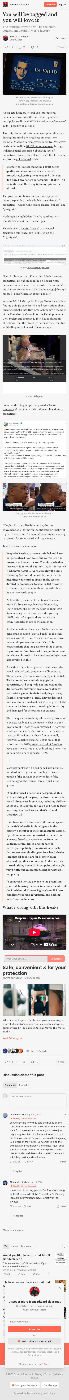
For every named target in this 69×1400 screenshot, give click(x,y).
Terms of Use (50, 1348)
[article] (34, 1264)
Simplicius (31, 405)
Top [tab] (6, 1246)
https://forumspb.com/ (38, 267)
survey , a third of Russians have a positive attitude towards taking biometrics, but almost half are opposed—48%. (36, 748)
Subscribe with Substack (37, 1341)
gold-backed (23, 159)
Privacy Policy (34, 1355)
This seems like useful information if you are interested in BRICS (25, 1265)
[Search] (63, 1246)
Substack (18, 1393)
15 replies (18, 1215)
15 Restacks (41, 1051)
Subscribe (50, 4)
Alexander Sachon (20, 1182)
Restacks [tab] (23, 1085)
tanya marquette (19, 1114)
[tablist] (16, 1085)
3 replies (17, 1171)
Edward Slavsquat (19, 37)
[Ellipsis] (64, 1114)
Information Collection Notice (40, 1351)
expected (11, 113)
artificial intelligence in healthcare (36, 667)
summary (8, 409)
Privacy (39, 1374)
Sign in (62, 4)
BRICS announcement (39, 146)
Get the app (50, 1385)
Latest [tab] (14, 1246)
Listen (62, 38)
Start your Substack (26, 1385)
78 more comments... (14, 1230)
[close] (59, 1287)
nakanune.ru (29, 546)
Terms (47, 1374)
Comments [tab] (10, 1085)
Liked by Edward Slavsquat (24, 1118)
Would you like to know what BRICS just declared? (26, 1257)
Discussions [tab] (27, 1246)
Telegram (38, 396)
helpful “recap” (30, 229)
